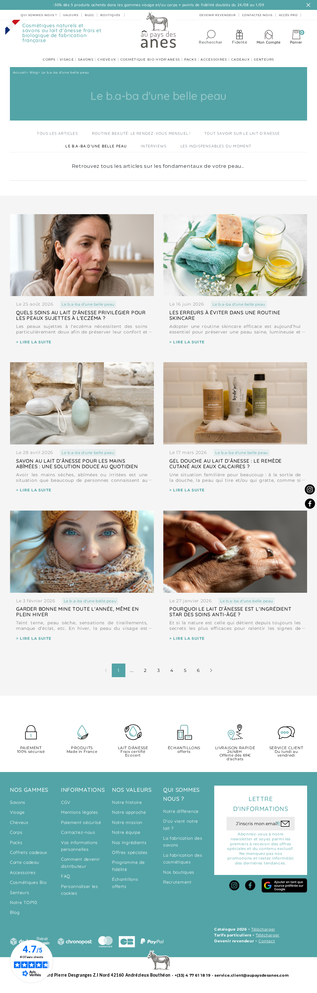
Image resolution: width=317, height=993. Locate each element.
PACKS (190, 59)
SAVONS (85, 59)
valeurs (70, 15)
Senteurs (19, 892)
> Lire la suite (33, 342)
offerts (184, 750)
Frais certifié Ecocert (133, 751)
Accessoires (23, 872)
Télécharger (263, 929)
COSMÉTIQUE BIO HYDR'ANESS (150, 59)
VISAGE (67, 59)
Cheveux (19, 822)
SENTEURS (264, 59)
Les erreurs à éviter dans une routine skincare (224, 315)
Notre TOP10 (23, 902)
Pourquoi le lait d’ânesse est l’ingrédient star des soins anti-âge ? (230, 611)
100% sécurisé (31, 750)
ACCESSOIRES (214, 59)
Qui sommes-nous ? (39, 15)
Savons (17, 802)
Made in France (82, 750)
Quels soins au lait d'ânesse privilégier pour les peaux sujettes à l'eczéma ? (81, 315)
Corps (16, 832)
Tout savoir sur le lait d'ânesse (242, 133)
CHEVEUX (107, 59)
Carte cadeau (24, 862)
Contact (266, 941)
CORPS (49, 59)
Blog (15, 912)
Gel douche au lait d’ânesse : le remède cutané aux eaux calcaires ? (225, 463)
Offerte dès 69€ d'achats (235, 753)
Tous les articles (57, 133)
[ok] (282, 823)
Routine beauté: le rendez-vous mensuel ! (141, 133)
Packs (16, 842)
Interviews (154, 146)
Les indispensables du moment (216, 146)
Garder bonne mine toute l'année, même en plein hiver (77, 611)
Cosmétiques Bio (28, 882)
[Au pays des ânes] (158, 29)
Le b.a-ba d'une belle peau (96, 146)
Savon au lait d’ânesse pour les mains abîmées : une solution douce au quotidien (77, 463)
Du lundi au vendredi (286, 751)
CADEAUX (240, 59)
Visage (17, 812)
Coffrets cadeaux (28, 852)
